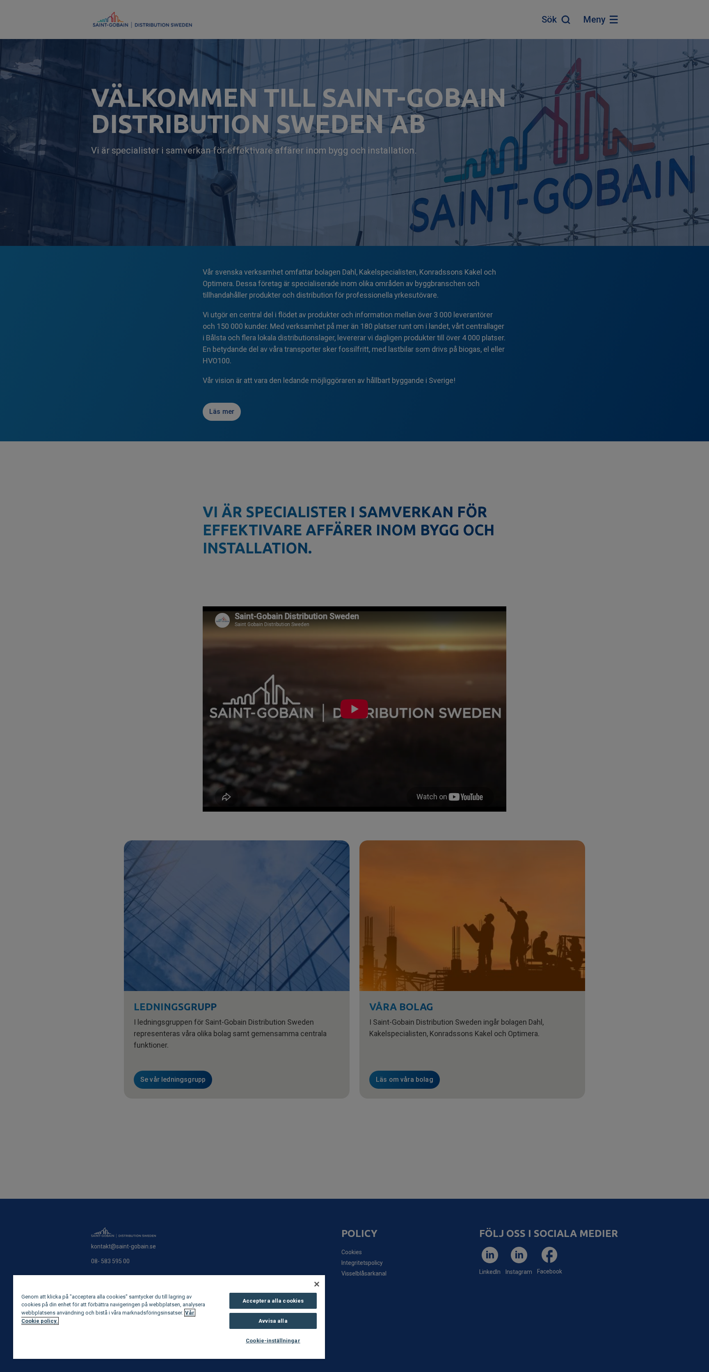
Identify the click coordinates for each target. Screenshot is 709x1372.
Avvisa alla (272, 1321)
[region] (169, 1317)
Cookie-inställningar (273, 1341)
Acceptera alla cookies (273, 1301)
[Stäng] (316, 1284)
